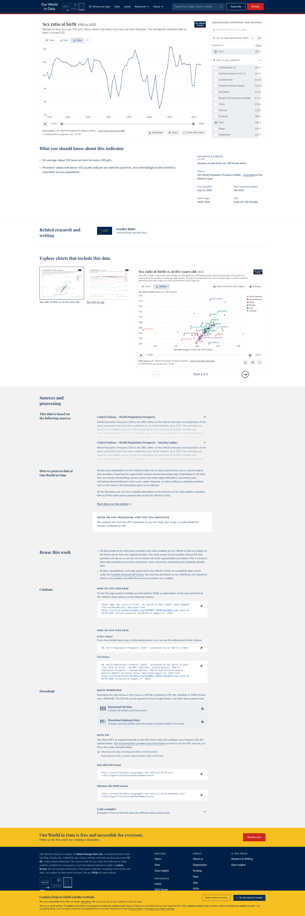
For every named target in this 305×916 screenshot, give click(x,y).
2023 (201, 124)
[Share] (252, 362)
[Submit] (220, 7)
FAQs (95, 873)
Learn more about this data (111, 131)
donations (86, 902)
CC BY (78, 134)
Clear (258, 45)
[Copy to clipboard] (198, 606)
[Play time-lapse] (45, 124)
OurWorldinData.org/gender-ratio (58, 134)
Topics (158, 859)
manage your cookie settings (160, 909)
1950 (54, 124)
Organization (200, 865)
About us (198, 859)
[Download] (245, 362)
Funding (197, 871)
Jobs (195, 883)
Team (196, 877)
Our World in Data (49, 7)
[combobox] (198, 6)
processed (248, 175)
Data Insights (162, 871)
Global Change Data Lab (89, 854)
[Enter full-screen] (259, 362)
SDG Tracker (161, 889)
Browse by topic (101, 6)
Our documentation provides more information (139, 743)
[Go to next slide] (245, 374)
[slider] (62, 123)
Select (231, 286)
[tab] (50, 40)
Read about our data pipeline (112, 504)
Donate (255, 6)
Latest (127, 6)
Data (117, 6)
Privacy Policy (135, 909)
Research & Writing (242, 859)
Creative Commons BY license (127, 574)
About (156, 6)
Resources (140, 6)
